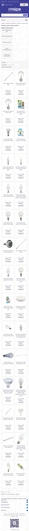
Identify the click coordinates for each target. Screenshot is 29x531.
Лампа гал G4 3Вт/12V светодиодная (21, 474)
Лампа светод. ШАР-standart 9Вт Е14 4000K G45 (8, 308)
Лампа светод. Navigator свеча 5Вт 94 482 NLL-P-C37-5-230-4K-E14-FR (21, 336)
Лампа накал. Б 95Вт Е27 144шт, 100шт (8, 112)
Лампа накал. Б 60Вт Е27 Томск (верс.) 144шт (21, 84)
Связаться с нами (14, 516)
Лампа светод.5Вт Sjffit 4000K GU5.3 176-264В (21, 418)
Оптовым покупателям (13, 513)
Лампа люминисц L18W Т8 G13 (21, 251)
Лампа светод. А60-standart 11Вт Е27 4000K (21, 139)
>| (9, 492)
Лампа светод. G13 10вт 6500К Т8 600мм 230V (21, 363)
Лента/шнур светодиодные (7, 55)
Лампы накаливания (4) (7, 36)
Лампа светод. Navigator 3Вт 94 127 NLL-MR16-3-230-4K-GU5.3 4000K (8, 391)
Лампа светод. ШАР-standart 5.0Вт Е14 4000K (8, 223)
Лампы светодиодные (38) (7, 30)
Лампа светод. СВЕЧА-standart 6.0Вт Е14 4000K (8, 195)
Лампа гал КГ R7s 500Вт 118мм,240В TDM (8, 446)
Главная (3, 23)
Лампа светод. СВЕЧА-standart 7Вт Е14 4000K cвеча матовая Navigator (20, 196)
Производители (7, 515)
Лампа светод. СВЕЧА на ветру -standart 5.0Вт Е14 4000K (8, 168)
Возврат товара (15, 515)
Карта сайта (22, 515)
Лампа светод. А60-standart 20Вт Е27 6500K (8, 363)
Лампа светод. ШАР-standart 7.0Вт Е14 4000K (21, 223)
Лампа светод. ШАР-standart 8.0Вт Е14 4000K (8, 335)
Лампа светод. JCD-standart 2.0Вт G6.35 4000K (21, 113)
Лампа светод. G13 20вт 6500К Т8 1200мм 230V (8, 418)
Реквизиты (22, 513)
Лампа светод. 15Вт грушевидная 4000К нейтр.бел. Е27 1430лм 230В (21, 448)
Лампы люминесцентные (7, 49)
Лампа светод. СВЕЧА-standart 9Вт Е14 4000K (8, 279)
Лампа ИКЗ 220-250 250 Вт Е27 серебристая (8, 251)
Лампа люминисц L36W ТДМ (8, 84)
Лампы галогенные (7, 42)
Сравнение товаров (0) (6, 67)
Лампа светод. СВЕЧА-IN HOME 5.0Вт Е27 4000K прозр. (21, 168)
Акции (5, 513)
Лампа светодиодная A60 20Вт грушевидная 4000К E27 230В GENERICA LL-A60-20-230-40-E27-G (21, 392)
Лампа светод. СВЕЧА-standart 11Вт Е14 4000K (8, 474)
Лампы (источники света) (22, 23)
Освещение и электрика (10, 23)
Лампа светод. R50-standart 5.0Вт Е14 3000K (8, 139)
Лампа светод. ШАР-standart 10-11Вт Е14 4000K (20, 280)
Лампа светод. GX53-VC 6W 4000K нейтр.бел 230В (21, 308)
